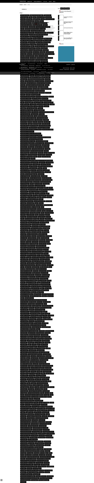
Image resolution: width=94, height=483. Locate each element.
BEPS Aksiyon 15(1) (24, 50)
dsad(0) (22, 102)
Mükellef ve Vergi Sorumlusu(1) (47, 294)
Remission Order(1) (32, 332)
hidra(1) (44, 197)
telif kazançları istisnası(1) (37, 385)
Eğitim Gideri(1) (23, 121)
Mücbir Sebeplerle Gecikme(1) (26, 290)
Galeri (50, 1)
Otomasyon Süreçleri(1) (25, 313)
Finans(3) (33, 158)
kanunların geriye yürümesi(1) (36, 228)
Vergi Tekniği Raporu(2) (39, 443)
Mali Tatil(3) (35, 270)
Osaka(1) (45, 311)
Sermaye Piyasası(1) (40, 350)
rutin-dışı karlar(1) (44, 334)
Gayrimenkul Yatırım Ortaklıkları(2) (37, 172)
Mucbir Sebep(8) (48, 288)
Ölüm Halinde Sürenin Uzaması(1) (45, 307)
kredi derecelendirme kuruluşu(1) (37, 251)
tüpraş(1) (49, 396)
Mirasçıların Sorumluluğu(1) (31, 282)
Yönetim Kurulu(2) (37, 474)
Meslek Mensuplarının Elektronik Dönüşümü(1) (28, 280)
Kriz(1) (39, 255)
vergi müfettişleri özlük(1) (25, 435)
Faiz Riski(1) (23, 156)
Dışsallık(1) (28, 94)
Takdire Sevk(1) (38, 379)
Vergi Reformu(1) (24, 439)
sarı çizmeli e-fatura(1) (39, 342)
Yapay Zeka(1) (49, 454)
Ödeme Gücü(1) (31, 307)
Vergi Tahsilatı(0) (24, 443)
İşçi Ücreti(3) (42, 214)
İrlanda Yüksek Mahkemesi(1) (35, 212)
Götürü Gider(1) (30, 185)
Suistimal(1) (38, 373)
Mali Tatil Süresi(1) (42, 270)
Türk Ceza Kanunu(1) (39, 400)
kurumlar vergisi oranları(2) (25, 261)
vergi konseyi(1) (46, 429)
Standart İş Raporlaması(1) (25, 371)
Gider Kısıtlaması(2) (38, 183)
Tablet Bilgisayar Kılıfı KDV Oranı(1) (27, 377)
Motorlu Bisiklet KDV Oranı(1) (33, 284)
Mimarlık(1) (23, 282)
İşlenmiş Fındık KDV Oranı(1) (31, 216)
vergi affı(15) (23, 416)
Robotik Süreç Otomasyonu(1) (35, 334)
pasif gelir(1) (39, 319)
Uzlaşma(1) (22, 412)
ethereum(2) (41, 152)
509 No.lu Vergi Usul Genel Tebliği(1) (36, 15)
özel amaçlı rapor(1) (43, 315)
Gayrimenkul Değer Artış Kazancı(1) (43, 170)
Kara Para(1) (23, 232)
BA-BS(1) (34, 38)
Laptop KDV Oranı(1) (31, 263)
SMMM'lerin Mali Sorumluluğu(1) (26, 363)
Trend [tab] (59, 8)
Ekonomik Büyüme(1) (37, 123)
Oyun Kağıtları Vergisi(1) (25, 315)
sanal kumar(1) (29, 340)
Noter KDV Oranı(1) (24, 307)
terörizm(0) (37, 387)
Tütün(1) (40, 402)
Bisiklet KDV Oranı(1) (24, 61)
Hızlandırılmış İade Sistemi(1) (32, 199)
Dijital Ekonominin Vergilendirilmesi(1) (27, 90)
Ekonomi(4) (30, 123)
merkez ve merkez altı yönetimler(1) (43, 276)
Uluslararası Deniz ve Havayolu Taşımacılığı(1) (28, 408)
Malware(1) (49, 270)
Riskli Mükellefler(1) (24, 334)
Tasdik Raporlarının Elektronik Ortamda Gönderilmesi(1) (37, 381)
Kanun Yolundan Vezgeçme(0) (25, 226)
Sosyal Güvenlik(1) (38, 365)
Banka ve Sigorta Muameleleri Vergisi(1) (43, 42)
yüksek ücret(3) (50, 476)
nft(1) (45, 303)
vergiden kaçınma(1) (40, 445)
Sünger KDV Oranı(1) (49, 373)
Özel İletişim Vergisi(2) (25, 317)
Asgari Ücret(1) (50, 32)
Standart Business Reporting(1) (47, 369)
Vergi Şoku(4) (40, 441)
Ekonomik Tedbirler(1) (45, 123)
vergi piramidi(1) (48, 435)
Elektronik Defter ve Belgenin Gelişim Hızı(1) (28, 137)
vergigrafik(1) (47, 445)
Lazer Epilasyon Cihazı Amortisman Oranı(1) (43, 263)
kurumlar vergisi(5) (24, 259)
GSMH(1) (46, 187)
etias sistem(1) (51, 152)
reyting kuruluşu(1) (40, 332)
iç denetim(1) (23, 203)
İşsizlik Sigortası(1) (41, 216)
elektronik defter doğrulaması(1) (43, 127)
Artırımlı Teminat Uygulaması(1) (40, 32)
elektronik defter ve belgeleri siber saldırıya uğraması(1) (30, 133)
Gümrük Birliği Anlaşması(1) (33, 189)
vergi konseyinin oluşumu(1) (37, 431)
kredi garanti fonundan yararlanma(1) (36, 253)
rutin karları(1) (23, 336)
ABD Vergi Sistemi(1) (40, 17)
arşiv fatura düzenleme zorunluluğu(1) (37, 30)
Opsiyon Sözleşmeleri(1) (25, 311)
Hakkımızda (23, 69)
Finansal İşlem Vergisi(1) (25, 162)
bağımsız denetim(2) (48, 38)
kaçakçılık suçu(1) (49, 218)
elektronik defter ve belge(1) (48, 129)
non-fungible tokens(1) (36, 305)
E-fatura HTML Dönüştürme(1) (39, 110)
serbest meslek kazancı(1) (42, 346)
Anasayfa (21, 4)
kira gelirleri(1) (35, 241)
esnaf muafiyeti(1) (34, 152)
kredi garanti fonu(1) (24, 253)
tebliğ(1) (28, 383)
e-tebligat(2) (46, 119)
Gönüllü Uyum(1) (23, 185)
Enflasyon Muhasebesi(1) (25, 150)
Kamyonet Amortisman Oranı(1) (34, 222)
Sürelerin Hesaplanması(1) (40, 375)
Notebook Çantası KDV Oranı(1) (47, 305)
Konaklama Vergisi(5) (31, 245)
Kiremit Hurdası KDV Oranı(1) (44, 241)
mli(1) (38, 282)
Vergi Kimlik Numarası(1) (38, 429)
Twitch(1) (51, 402)
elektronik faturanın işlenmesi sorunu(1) (28, 141)
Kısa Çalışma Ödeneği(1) (34, 243)
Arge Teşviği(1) (42, 28)
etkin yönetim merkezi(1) (32, 154)
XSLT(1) (22, 454)
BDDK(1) (32, 46)
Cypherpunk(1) (47, 75)
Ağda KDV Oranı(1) (36, 19)
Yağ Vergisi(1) (35, 454)
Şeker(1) (38, 344)
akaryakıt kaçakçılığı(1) (50, 19)
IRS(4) (42, 212)
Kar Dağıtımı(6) (40, 230)
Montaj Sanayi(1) (23, 284)
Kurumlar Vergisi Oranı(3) (44, 259)
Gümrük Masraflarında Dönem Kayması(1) (46, 189)
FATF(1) (39, 156)
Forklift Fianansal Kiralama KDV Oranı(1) (45, 166)
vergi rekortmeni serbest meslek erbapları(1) (28, 441)
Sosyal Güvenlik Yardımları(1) (47, 365)
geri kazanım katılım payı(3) (45, 181)
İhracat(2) (41, 203)
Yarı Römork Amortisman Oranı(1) (33, 456)
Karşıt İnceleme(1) (45, 232)
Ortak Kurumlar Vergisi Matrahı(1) (36, 311)
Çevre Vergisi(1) (36, 71)
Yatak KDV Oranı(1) (24, 462)
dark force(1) (47, 79)
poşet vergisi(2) (45, 323)
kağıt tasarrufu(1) (41, 220)
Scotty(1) (33, 344)
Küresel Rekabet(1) (49, 257)
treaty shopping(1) (35, 396)
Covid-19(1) (37, 75)
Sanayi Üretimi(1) (24, 342)
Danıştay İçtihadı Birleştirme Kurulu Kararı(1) (36, 79)
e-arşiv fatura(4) (33, 104)
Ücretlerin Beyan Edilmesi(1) (25, 406)
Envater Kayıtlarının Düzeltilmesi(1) (37, 150)
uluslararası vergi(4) (24, 410)
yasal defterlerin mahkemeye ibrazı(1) (43, 458)
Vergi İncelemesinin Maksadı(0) (45, 423)
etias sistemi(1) (23, 154)
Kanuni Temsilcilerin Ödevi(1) (44, 226)
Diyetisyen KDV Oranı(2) (36, 94)
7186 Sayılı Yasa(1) (48, 15)
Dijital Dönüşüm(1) (36, 88)
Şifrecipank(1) (48, 356)
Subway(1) (22, 373)
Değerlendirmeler (37, 1)
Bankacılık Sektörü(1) (24, 44)
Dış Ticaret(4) (48, 92)
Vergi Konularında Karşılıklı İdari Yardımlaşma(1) (29, 433)
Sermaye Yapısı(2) (24, 354)
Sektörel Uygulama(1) (24, 346)
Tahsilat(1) (36, 377)
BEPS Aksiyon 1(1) (44, 48)
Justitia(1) (42, 218)
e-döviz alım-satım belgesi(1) (32, 108)
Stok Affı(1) (33, 371)
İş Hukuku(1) (23, 214)
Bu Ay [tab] (61, 8)
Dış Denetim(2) (41, 92)
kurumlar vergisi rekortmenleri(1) (38, 261)
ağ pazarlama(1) (29, 19)
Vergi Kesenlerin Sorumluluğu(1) (26, 429)
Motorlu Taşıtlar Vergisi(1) (25, 286)
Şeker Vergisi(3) (44, 344)
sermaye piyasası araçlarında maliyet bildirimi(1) (29, 352)
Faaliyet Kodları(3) (41, 154)
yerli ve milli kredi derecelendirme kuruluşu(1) (29, 466)
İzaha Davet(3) (36, 218)
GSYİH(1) (50, 187)
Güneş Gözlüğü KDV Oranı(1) (39, 193)
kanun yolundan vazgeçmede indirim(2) (38, 224)
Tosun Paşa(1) (46, 394)
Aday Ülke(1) (23, 19)
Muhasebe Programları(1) (25, 292)
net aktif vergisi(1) (39, 303)
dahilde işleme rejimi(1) (46, 77)
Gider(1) (32, 183)
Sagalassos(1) (30, 336)
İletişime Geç (61, 69)
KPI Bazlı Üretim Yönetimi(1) (25, 251)
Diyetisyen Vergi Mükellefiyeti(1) (41, 96)
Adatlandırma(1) (48, 17)
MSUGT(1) (42, 288)
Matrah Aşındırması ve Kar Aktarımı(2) (27, 274)
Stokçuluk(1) (39, 371)
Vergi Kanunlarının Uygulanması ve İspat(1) (40, 427)
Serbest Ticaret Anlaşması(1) (39, 348)
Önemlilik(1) (31, 309)
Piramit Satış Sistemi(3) (40, 321)
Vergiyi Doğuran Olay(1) (39, 447)
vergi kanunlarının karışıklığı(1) (26, 427)
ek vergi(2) (35, 121)
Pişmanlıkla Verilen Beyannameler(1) (27, 323)
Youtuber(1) (44, 476)
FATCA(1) (35, 156)
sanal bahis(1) (23, 340)
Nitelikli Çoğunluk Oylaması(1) (26, 305)
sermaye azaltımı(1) (24, 350)
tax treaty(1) (23, 383)
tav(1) (49, 381)
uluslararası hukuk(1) (41, 408)
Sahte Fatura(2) (33, 338)
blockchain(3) (37, 61)
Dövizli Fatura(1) (44, 98)
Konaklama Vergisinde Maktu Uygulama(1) (28, 247)
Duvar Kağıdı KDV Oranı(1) (48, 102)
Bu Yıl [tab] (64, 8)
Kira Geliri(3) (28, 241)
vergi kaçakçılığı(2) (42, 425)
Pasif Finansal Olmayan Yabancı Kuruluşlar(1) (28, 319)
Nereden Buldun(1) (31, 303)
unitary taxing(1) (32, 410)
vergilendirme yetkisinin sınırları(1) (27, 447)
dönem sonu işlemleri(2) (36, 98)
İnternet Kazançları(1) (24, 212)
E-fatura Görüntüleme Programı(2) (26, 110)
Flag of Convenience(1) (33, 166)
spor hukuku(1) (48, 367)
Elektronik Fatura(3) (24, 139)
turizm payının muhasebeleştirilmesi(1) (27, 400)
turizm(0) (31, 398)
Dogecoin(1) (51, 96)
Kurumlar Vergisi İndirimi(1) (34, 259)
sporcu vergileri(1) (24, 369)
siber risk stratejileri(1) (25, 356)
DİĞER (54, 1)
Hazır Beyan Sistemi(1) (31, 197)
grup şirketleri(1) (40, 187)
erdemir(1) (46, 150)
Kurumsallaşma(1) (48, 261)
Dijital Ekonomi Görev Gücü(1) (46, 88)
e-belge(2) (52, 104)
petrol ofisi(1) (31, 321)
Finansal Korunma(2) (34, 162)
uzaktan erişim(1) (51, 410)
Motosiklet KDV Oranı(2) (25, 288)
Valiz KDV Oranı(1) (46, 412)
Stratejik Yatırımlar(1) (47, 371)
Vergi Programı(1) (50, 437)
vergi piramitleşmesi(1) (25, 437)
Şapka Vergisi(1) (31, 342)
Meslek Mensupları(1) (43, 278)
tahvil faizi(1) (23, 379)
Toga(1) (22, 394)
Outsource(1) (47, 313)
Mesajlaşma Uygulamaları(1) (34, 278)
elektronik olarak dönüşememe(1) (41, 141)
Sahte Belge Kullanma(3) (25, 338)
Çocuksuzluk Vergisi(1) (25, 75)
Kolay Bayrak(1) (23, 245)
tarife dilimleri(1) (45, 379)
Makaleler (30, 1)
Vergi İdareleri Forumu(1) (25, 423)
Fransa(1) (40, 168)
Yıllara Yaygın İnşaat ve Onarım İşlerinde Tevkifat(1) (29, 470)
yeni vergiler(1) (37, 464)
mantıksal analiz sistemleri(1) (26, 272)
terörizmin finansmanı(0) (45, 387)
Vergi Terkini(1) (47, 443)
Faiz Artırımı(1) (48, 154)
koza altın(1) (46, 249)
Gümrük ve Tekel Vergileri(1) (34, 191)
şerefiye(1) (48, 348)
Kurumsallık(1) (23, 263)
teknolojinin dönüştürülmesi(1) (26, 385)
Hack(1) (47, 193)
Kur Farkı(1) (23, 257)
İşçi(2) (37, 214)
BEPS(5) (38, 48)
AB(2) (34, 17)
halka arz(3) (35, 195)
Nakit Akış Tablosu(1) (24, 301)
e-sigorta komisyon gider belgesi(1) (27, 119)
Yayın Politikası (38, 69)
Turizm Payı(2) (37, 398)
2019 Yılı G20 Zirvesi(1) (25, 15)
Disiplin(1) (22, 94)
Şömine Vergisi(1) (24, 365)
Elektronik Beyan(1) (24, 127)
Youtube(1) (38, 476)
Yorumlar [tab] (68, 8)
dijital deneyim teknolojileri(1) (26, 88)
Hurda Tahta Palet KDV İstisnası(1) (26, 201)
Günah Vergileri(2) (24, 193)
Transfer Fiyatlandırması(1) (25, 396)
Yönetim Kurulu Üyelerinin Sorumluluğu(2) (28, 476)
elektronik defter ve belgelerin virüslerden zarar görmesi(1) (31, 135)
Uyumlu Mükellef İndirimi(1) (41, 410)
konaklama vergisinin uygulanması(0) (42, 247)
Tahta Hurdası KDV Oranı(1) (44, 377)
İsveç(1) (22, 218)
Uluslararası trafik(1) (50, 408)
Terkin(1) (31, 387)
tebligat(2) (33, 383)
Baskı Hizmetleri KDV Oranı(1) (42, 44)
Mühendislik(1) (33, 292)
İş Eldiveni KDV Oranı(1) (49, 212)
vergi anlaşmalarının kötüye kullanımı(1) (33, 416)
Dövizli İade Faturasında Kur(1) (26, 100)
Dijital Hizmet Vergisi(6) (40, 90)
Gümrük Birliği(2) (24, 189)
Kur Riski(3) (29, 257)
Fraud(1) (44, 168)
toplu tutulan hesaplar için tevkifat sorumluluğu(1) (33, 394)
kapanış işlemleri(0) (24, 230)
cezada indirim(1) (43, 71)
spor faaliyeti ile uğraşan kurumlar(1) (37, 367)
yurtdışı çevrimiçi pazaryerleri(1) (46, 478)
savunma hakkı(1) (23, 344)
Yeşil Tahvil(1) (23, 468)
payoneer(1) (50, 319)
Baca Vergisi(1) (40, 38)
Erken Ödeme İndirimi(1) (25, 152)
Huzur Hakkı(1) (48, 201)
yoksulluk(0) (41, 472)
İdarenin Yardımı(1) (30, 203)
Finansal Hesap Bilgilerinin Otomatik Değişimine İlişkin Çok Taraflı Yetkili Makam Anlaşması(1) (36, 160)
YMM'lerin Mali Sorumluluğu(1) (32, 472)
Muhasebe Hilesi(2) (45, 290)
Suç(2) (27, 373)
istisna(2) (48, 216)
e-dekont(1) (46, 106)
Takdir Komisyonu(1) (30, 379)
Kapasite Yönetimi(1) (32, 230)
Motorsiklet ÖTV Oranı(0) (46, 286)
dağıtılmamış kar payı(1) (25, 77)
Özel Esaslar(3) (50, 315)
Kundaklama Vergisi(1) (45, 255)
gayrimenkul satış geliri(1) (25, 172)
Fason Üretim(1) (29, 156)
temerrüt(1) (46, 385)
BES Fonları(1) (45, 50)
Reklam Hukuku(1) (24, 332)
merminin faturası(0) (24, 278)
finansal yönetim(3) (49, 162)
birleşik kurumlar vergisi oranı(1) (41, 59)
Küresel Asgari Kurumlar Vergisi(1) (38, 257)
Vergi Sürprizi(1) (47, 441)
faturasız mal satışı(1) (46, 156)
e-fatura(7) (40, 108)
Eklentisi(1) (40, 121)
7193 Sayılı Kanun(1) (24, 17)
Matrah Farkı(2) (37, 274)
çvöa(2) (42, 75)
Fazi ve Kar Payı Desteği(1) (25, 158)
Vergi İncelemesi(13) (34, 423)
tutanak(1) (35, 402)
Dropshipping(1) (35, 100)
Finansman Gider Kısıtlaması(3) (26, 164)
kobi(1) (49, 243)
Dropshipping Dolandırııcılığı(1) (45, 100)
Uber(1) (22, 404)
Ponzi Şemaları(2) (37, 323)
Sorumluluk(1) (31, 365)
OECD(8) (37, 307)
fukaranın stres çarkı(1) (25, 170)
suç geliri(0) (32, 373)
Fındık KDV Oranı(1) (36, 164)
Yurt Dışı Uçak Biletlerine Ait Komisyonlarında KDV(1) (30, 478)
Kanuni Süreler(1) (35, 226)
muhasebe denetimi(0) (36, 290)
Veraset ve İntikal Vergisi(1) (40, 414)
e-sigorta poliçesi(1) (38, 119)
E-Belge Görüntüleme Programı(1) (26, 106)
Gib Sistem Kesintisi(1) (25, 183)
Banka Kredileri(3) (32, 42)
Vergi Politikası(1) (42, 437)
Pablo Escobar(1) (33, 317)
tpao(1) (51, 394)
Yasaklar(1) (23, 458)
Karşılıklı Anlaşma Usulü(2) (36, 232)
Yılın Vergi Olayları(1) (37, 468)
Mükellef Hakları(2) (37, 294)
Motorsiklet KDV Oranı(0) (36, 286)
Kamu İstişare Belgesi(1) (50, 220)
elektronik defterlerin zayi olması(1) (44, 137)
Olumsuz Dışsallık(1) (24, 309)
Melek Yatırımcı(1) (32, 276)
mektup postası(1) (24, 276)
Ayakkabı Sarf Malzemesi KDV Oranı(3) (36, 36)
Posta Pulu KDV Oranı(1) (25, 325)
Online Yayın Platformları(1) (39, 309)
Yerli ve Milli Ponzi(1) (41, 466)
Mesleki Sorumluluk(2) (41, 280)
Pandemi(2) (40, 317)
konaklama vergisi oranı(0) (41, 245)
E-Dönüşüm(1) (23, 108)
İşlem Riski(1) (23, 216)
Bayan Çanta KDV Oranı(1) (25, 46)
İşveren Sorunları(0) (28, 218)
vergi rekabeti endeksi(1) (32, 439)
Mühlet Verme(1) (40, 292)
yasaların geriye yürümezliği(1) (43, 460)
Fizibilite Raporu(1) (24, 166)
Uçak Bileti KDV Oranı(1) (36, 404)
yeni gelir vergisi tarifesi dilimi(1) (27, 464)
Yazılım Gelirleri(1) (39, 462)
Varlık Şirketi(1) (30, 414)
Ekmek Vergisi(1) (24, 123)
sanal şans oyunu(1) (37, 340)
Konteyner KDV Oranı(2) (31, 249)
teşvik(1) (52, 387)
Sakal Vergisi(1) (40, 338)
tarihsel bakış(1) (23, 381)
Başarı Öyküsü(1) (32, 44)
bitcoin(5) (31, 61)
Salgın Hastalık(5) (48, 338)
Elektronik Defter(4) (32, 127)
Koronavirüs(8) (39, 249)
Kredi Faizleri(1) (47, 251)
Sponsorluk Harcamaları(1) (25, 367)
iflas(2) (36, 203)
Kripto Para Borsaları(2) (32, 255)
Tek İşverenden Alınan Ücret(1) (42, 383)
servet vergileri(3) (47, 354)
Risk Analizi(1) (47, 332)
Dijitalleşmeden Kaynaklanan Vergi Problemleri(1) (29, 92)
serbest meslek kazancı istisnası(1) (27, 348)
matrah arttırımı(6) (44, 272)
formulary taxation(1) (33, 168)
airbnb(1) (42, 19)
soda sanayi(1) (35, 363)
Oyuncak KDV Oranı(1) (34, 315)
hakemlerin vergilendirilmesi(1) (26, 195)
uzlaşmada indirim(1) (29, 412)
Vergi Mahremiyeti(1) (50, 433)
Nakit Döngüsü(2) (32, 301)
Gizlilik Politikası (33, 69)
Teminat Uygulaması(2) (24, 387)
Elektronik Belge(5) (34, 125)
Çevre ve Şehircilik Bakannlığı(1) (26, 71)
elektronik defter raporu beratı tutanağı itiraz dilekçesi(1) (31, 129)
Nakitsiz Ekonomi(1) (46, 301)
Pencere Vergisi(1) (24, 321)
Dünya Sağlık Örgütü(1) (29, 102)
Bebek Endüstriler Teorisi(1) (40, 46)
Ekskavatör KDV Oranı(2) (25, 125)
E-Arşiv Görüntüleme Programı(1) (43, 104)
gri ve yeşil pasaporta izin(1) (40, 185)
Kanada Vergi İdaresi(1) (44, 222)
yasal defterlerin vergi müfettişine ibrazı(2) (28, 460)
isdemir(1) (47, 214)
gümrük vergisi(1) (44, 191)
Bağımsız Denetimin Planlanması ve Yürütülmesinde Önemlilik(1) (31, 40)
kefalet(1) (22, 241)
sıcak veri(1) (33, 356)
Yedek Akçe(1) (46, 462)
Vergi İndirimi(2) (24, 425)
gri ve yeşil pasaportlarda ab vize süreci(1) (28, 187)
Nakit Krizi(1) (39, 301)
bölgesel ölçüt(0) (44, 61)
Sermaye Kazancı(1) (32, 350)
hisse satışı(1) (23, 199)
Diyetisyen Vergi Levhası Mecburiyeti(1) (27, 96)
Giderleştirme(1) (46, 183)
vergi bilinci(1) (50, 416)
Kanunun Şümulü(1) (46, 228)
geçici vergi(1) (47, 172)
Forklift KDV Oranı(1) (24, 168)
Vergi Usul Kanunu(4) (24, 445)
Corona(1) (32, 75)
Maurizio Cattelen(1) (45, 274)
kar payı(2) (46, 230)
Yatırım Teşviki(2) (32, 462)
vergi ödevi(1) (42, 435)
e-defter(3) (41, 106)
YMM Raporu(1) (23, 472)
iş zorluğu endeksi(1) (30, 214)
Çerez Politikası (27, 69)
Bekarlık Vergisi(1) (50, 46)
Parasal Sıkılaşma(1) (46, 317)
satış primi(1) (47, 342)
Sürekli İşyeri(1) (32, 375)
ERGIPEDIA (23, 1)
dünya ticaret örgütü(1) (38, 102)
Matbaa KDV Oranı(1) (36, 272)
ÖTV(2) (42, 313)
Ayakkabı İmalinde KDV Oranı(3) (42, 34)
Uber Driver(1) (27, 404)
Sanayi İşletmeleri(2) (45, 340)
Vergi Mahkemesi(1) (42, 433)
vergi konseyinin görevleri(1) (26, 431)
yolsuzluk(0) (47, 472)
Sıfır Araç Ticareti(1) (40, 356)
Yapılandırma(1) (23, 456)
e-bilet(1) (35, 106)
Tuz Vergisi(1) (46, 402)
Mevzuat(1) (49, 280)
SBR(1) (29, 344)
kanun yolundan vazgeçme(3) (25, 224)
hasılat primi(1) (23, 197)
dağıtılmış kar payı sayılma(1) (35, 77)
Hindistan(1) (49, 197)
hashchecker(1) (50, 195)
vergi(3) (47, 414)
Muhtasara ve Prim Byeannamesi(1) (26, 294)
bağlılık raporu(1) (24, 42)
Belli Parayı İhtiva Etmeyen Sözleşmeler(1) (28, 48)
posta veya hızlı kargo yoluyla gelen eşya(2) (38, 325)
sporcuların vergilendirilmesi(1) (34, 369)
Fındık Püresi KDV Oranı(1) (45, 164)
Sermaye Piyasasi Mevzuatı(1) (44, 352)
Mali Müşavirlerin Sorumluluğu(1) (26, 270)
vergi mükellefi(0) (35, 435)
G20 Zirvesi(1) (33, 170)
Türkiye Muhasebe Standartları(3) (26, 402)
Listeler (45, 1)
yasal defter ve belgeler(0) (30, 458)
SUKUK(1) (43, 373)
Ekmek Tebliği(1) (47, 121)
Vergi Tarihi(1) (31, 443)
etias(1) (45, 152)
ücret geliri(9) (44, 404)
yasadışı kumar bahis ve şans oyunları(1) (47, 456)
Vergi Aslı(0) (44, 416)
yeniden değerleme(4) (45, 464)
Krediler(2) (46, 253)
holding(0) (41, 199)
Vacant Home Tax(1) (38, 412)
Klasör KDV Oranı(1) (42, 243)
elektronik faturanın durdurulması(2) (36, 139)
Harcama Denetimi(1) (42, 195)
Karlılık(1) (28, 232)
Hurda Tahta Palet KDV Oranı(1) (39, 201)
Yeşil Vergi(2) (29, 468)
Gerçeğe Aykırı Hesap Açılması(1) (26, 181)
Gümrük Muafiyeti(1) (24, 191)
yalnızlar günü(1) (42, 454)
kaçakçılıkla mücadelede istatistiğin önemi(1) (28, 220)
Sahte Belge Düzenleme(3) (45, 336)
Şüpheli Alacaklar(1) (24, 375)
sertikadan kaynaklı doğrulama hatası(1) (35, 354)
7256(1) (30, 17)
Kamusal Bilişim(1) (24, 222)
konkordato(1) (23, 249)
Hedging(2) (39, 197)
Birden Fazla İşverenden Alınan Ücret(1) (27, 59)
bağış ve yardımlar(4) (47, 40)
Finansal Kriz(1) (42, 162)
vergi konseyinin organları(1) (48, 431)
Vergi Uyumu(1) (32, 445)
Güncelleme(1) (31, 193)
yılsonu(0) (41, 470)
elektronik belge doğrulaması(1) (44, 125)
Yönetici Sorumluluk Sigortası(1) (26, 474)
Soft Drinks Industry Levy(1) (44, 363)
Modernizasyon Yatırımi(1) (45, 282)
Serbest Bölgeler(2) (33, 346)
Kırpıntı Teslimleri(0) (24, 243)
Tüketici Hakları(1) (43, 396)
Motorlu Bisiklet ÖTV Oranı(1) (45, 284)
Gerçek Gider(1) (36, 181)
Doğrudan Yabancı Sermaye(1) (25, 98)
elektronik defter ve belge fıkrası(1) (27, 131)
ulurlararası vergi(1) (35, 406)
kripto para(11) (23, 255)
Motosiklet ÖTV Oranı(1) (35, 288)
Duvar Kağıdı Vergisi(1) (25, 104)
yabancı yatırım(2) (28, 454)
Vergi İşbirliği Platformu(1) (33, 425)
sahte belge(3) (36, 336)
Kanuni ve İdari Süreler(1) (25, 228)
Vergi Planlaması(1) (33, 437)
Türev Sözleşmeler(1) (24, 398)
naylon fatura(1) (23, 303)
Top (1, 480)
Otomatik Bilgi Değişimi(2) (35, 313)
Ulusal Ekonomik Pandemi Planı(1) (46, 406)
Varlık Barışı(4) (23, 414)
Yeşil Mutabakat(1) (50, 466)
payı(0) (45, 319)
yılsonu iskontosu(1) (48, 470)
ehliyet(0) (29, 121)
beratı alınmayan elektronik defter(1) (35, 50)
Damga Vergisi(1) (24, 79)
